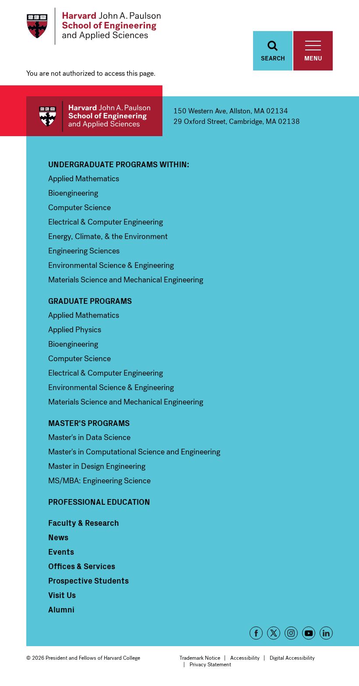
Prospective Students (88, 580)
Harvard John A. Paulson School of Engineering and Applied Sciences (94, 116)
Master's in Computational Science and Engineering (134, 452)
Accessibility (245, 657)
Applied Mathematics (83, 179)
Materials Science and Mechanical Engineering (125, 280)
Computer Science (79, 207)
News (58, 537)
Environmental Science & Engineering (111, 265)
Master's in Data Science (89, 437)
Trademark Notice (200, 657)
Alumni (61, 609)
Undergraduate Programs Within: (118, 164)
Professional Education (99, 502)
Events (61, 552)
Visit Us (62, 595)
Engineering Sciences (84, 251)
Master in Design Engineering (96, 466)
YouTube (308, 633)
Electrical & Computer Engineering (105, 222)
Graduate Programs (90, 301)
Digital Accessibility (292, 657)
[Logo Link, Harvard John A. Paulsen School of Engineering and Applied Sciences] (93, 26)
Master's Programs (89, 423)
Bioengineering (73, 193)
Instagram (291, 633)
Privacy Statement (210, 664)
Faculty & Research (83, 523)
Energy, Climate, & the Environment (108, 236)
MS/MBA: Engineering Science (99, 481)
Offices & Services (81, 566)
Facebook (256, 633)
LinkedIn (326, 633)
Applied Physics (74, 330)
